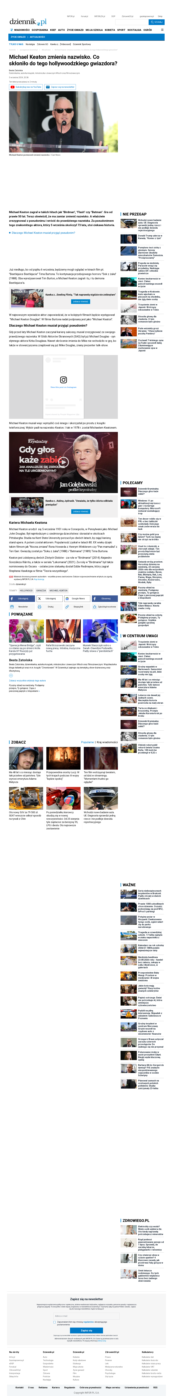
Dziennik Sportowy (82, 44)
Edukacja (77, 1363)
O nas (31, 1387)
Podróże (46, 1376)
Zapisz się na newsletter (62, 87)
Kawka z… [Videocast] (60, 44)
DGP (113, 16)
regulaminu (88, 1322)
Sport (45, 1370)
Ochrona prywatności (90, 1387)
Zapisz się (86, 1330)
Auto (45, 1357)
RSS (155, 1387)
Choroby (108, 1370)
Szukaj (158, 22)
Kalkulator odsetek (150, 1370)
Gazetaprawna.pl (16, 1360)
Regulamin (69, 1387)
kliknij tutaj (102, 1341)
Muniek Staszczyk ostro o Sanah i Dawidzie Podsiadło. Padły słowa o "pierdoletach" (98, 648)
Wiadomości (48, 1367)
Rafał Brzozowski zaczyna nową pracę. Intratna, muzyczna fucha (63, 648)
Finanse (108, 1360)
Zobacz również (80, 301)
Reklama (43, 1387)
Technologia (48, 1360)
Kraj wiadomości (107, 742)
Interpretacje (14, 1373)
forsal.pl (84, 16)
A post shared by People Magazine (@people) (65, 414)
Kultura (76, 1380)
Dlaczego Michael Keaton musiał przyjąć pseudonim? (43, 232)
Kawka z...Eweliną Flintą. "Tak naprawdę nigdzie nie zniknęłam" (81, 294)
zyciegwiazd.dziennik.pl (29, 50)
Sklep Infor (13, 1376)
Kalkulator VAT (148, 1367)
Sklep (160, 16)
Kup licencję (39, 579)
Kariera (56, 1387)
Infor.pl (12, 1357)
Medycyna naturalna (114, 1367)
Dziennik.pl (48, 1352)
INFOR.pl (70, 16)
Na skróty (14, 1352)
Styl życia (109, 1376)
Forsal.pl (12, 1367)
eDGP (11, 1363)
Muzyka (76, 1376)
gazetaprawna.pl (147, 16)
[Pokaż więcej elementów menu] (162, 30)
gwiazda (41, 590)
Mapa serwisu (113, 1387)
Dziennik (12, 50)
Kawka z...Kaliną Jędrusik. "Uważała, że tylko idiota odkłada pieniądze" (79, 502)
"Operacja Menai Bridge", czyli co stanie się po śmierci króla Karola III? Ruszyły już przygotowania (25, 649)
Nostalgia (30, 44)
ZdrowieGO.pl (127, 16)
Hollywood (26, 590)
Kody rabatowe (79, 1360)
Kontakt (20, 1387)
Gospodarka (48, 1363)
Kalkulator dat (148, 1357)
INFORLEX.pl (99, 16)
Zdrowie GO (42, 44)
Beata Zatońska (44, 71)
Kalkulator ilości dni (150, 1360)
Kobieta (76, 1357)
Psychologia (110, 1373)
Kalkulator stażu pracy (151, 1363)
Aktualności (37, 37)
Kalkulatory (147, 1352)
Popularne (87, 742)
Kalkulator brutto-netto (151, 1373)
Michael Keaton (58, 590)
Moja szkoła (78, 1367)
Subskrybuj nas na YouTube (28, 87)
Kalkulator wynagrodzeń (152, 1376)
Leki (107, 1363)
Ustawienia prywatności (137, 1387)
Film (74, 1373)
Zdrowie (46, 1373)
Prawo (108, 1357)
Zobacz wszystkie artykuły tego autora (27, 680)
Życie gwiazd (18, 37)
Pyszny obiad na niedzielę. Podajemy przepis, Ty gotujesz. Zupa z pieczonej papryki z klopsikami (26, 688)
